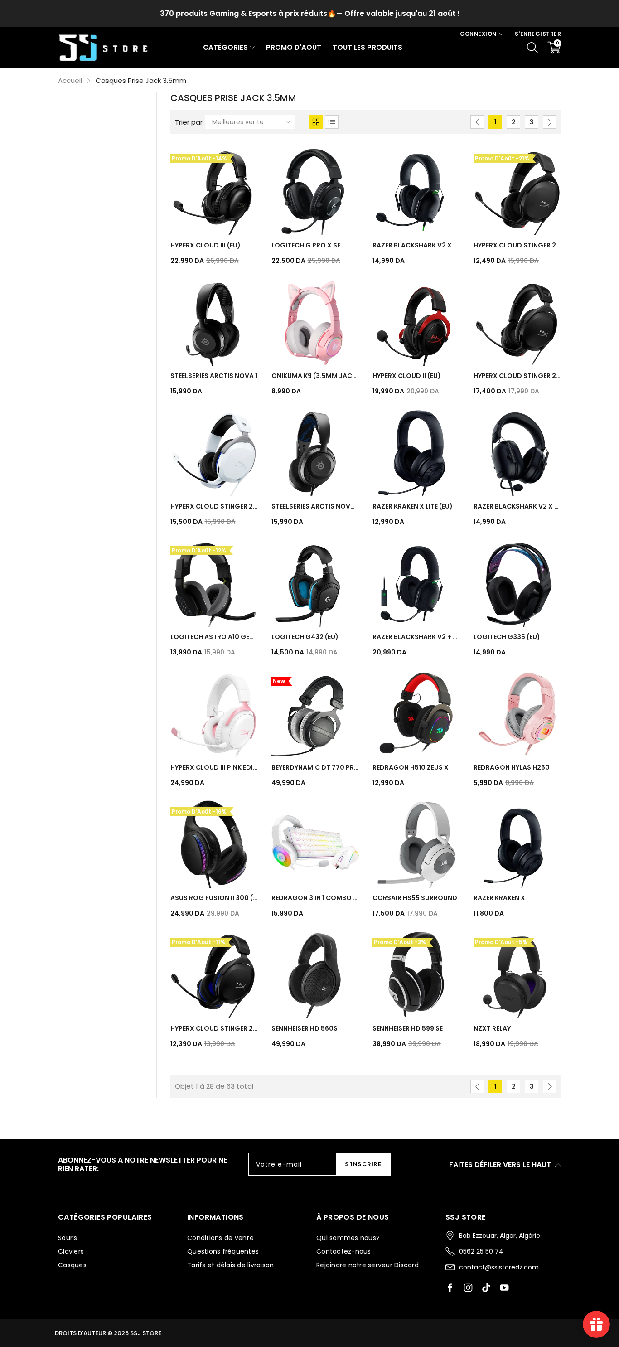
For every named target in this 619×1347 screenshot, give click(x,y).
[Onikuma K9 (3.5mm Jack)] (315, 322)
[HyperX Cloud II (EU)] (416, 322)
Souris (67, 1237)
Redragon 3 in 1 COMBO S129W (315, 897)
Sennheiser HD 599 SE (407, 1028)
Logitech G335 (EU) (507, 636)
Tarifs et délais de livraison (230, 1264)
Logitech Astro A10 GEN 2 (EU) (214, 636)
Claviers (71, 1251)
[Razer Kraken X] (517, 844)
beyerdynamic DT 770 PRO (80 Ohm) (315, 767)
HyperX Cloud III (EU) (205, 245)
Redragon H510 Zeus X (410, 767)
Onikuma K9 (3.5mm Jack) (315, 375)
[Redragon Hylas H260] (517, 713)
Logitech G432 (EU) (305, 636)
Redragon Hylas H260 (512, 767)
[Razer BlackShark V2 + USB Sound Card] (416, 583)
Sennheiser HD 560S (304, 1028)
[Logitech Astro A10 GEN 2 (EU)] (214, 583)
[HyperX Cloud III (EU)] (214, 191)
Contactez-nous (343, 1251)
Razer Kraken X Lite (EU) (412, 506)
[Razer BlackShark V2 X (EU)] (416, 191)
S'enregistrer (538, 34)
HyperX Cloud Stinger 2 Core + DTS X (517, 245)
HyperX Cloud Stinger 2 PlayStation (214, 506)
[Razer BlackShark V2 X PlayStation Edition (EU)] (517, 452)
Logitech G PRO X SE (305, 245)
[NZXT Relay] (517, 974)
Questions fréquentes (223, 1251)
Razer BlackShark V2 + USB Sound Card (416, 636)
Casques (72, 1264)
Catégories (225, 47)
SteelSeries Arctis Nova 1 (213, 375)
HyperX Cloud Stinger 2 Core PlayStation (214, 1028)
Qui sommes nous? (348, 1237)
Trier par (189, 122)
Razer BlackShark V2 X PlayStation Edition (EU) (517, 506)
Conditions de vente (220, 1237)
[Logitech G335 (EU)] (517, 583)
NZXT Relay (492, 1028)
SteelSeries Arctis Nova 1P (315, 506)
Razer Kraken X (499, 897)
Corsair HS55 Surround (414, 897)
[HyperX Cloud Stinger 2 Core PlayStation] (214, 974)
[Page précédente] (477, 122)
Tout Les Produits (367, 47)
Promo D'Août (293, 47)
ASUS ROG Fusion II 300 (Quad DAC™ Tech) (214, 897)
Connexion (478, 34)
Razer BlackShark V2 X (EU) (416, 245)
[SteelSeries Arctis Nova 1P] (315, 452)
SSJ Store (145, 1333)
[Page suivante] (549, 122)
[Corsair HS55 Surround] (416, 844)
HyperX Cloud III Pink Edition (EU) (214, 767)
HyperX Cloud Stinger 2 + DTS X (517, 375)
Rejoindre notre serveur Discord (367, 1264)
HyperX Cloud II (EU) (406, 375)
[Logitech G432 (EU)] (315, 583)
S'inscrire (363, 1164)
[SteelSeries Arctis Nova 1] (214, 322)
